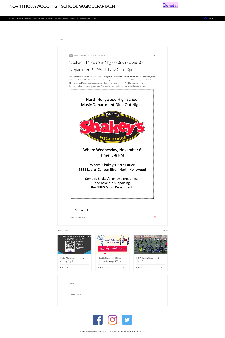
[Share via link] (87, 210)
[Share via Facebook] (70, 210)
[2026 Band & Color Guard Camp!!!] (150, 244)
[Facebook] (98, 320)
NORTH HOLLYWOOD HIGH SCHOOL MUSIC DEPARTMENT (63, 6)
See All (165, 230)
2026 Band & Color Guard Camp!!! (147, 260)
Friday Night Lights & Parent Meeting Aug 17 (72, 260)
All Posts (60, 39)
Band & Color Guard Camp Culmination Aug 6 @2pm (109, 260)
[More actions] (154, 55)
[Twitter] (127, 320)
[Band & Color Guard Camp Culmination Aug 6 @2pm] (112, 244)
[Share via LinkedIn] (82, 210)
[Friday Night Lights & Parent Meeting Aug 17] (74, 244)
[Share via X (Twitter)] (76, 210)
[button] (164, 40)
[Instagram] (112, 320)
